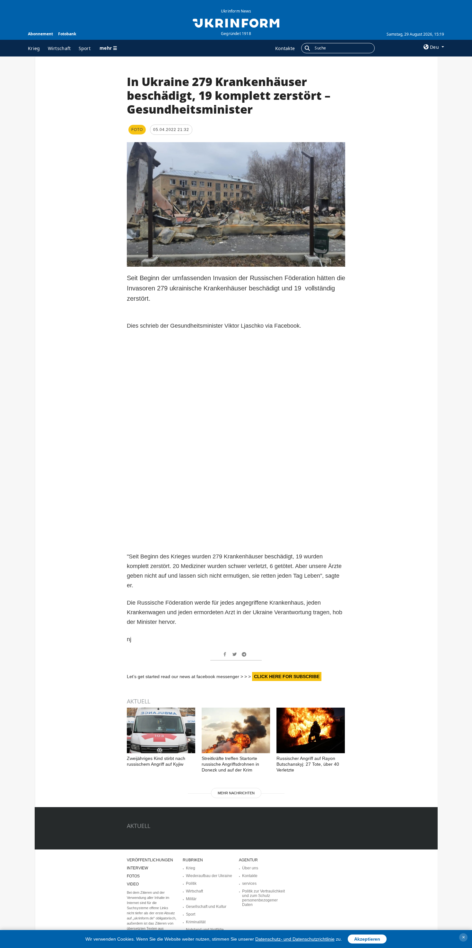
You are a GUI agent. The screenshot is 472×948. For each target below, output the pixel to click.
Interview (137, 868)
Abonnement (40, 34)
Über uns (250, 868)
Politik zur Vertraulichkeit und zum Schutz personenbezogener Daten (263, 898)
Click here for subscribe (286, 676)
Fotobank (67, 34)
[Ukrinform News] (236, 22)
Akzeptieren (367, 939)
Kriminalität (195, 922)
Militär (191, 899)
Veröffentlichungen (150, 860)
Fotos (133, 876)
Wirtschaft (59, 48)
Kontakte (285, 48)
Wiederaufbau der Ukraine (209, 876)
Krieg (34, 48)
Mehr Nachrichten (236, 793)
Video (133, 884)
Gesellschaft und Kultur (206, 906)
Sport (85, 48)
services (249, 883)
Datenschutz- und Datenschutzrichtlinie (295, 939)
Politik (191, 883)
